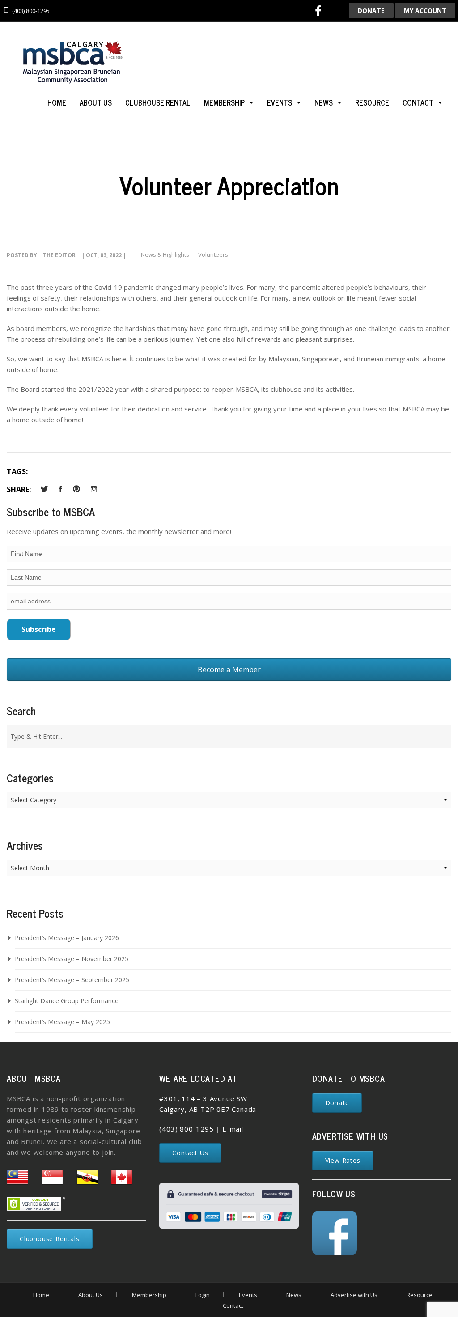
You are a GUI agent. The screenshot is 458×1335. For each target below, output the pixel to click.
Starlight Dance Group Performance (67, 1000)
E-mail (232, 1128)
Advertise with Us (354, 1295)
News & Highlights (165, 254)
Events (279, 102)
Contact (418, 102)
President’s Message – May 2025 (62, 1021)
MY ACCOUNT (425, 10)
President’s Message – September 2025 (72, 979)
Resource (372, 102)
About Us (96, 102)
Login (202, 1295)
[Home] (71, 63)
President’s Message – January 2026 (67, 937)
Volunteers (213, 254)
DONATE (371, 10)
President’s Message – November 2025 (71, 958)
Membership (224, 102)
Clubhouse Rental (158, 102)
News (323, 102)
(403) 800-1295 (186, 1128)
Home (56, 102)
